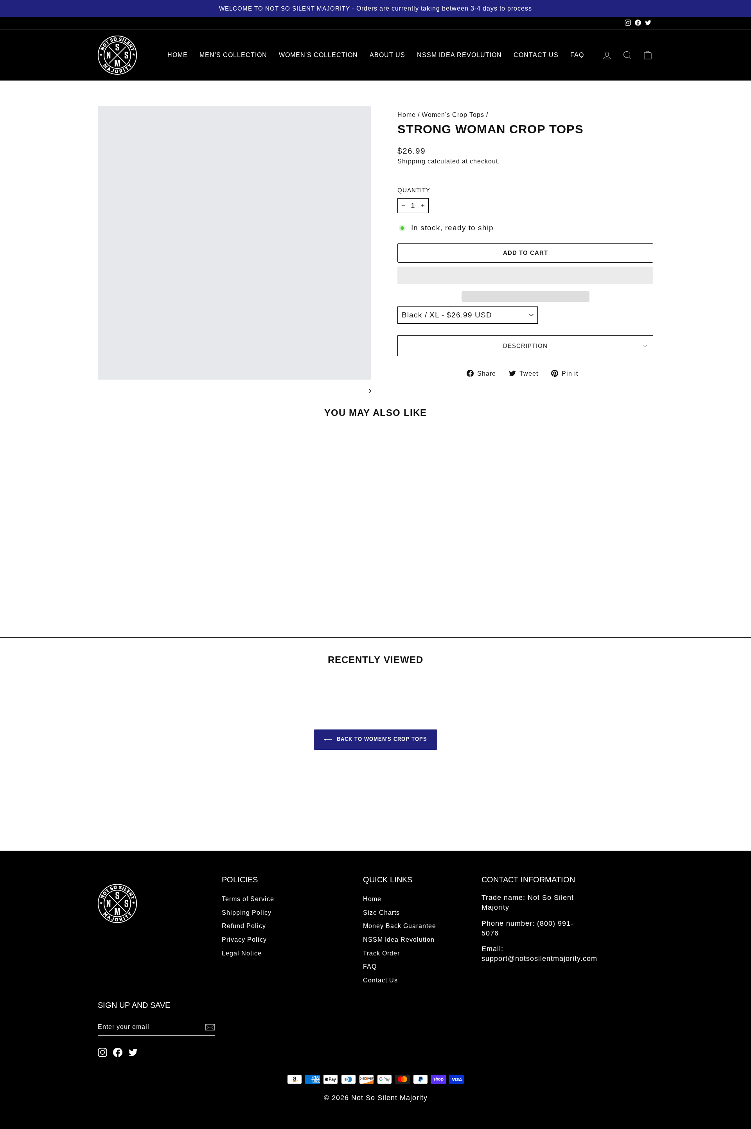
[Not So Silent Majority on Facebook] (117, 1052)
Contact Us (536, 55)
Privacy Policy (244, 939)
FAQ (577, 55)
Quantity (413, 190)
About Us (387, 55)
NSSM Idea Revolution (459, 55)
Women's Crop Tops (453, 114)
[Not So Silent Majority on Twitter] (133, 1052)
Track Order (381, 953)
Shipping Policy (246, 912)
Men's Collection (233, 55)
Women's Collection (318, 55)
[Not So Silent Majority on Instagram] (102, 1052)
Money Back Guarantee (399, 925)
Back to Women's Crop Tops (381, 739)
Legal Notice (242, 953)
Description (525, 345)
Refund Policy (244, 925)
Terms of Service (248, 898)
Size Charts (381, 912)
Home (177, 55)
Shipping (411, 161)
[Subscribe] (210, 1027)
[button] (525, 275)
